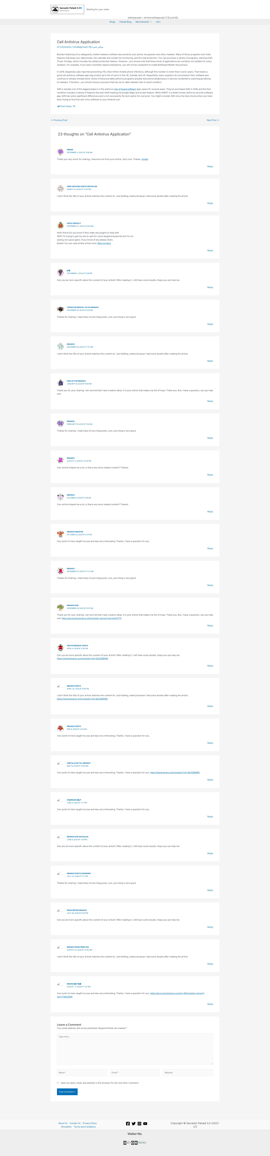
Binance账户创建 (74, 984)
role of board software (125, 89)
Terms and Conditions (85, 1126)
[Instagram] (139, 1124)
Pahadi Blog (125, 21)
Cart (158, 21)
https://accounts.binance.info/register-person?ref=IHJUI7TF (92, 618)
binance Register (75, 532)
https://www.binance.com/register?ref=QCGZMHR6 (82, 658)
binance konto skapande (79, 873)
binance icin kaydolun (77, 837)
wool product (74, 223)
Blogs (112, 21)
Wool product (104, 243)
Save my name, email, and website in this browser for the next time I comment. (100, 1083)
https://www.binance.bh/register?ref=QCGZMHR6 (175, 772)
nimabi (70, 150)
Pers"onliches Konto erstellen (82, 186)
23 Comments (64, 47)
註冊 (68, 270)
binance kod (73, 605)
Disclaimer (66, 1126)
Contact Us (75, 1123)
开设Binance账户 (74, 800)
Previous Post (59, 120)
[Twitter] (134, 1124)
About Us (63, 1123)
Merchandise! (142, 21)
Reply (210, 166)
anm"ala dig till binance (78, 763)
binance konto (74, 686)
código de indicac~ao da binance (83, 307)
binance (71, 344)
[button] (150, 22)
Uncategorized (80, 47)
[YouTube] (145, 1124)
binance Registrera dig (78, 947)
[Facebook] (128, 1124)
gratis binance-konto (77, 646)
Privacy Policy (90, 1123)
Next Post (213, 120)
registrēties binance (77, 910)
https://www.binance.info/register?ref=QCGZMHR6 (82, 699)
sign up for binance (76, 381)
